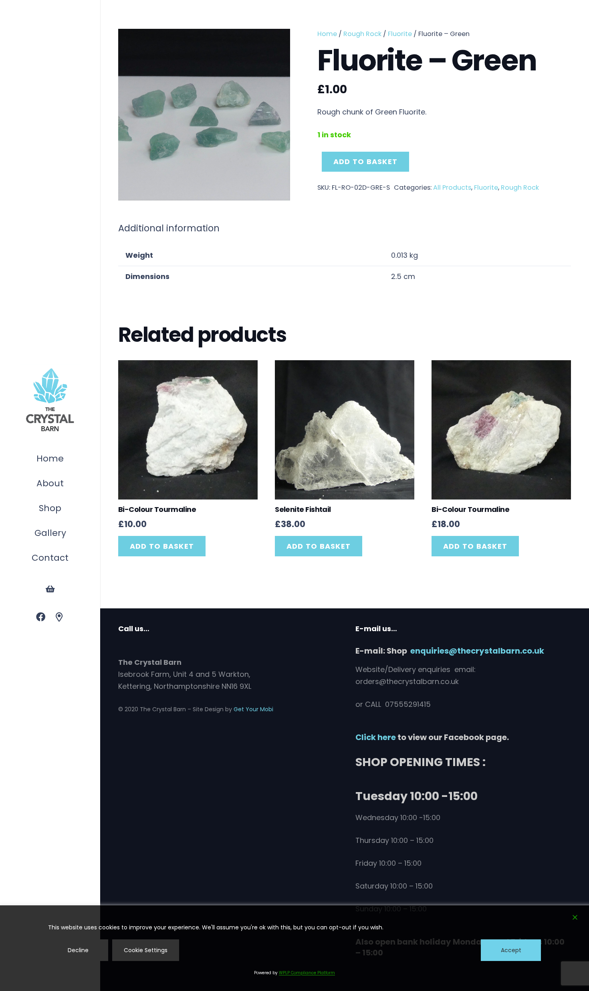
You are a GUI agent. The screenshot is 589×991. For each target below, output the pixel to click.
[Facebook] (40, 617)
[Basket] (50, 589)
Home (327, 33)
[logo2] (50, 400)
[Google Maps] (59, 617)
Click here (375, 737)
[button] (65, 509)
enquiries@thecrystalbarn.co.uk (477, 650)
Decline (78, 950)
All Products (452, 187)
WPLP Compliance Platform (307, 973)
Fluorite (400, 33)
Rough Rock (362, 33)
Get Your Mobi (253, 709)
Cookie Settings (145, 950)
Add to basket (365, 161)
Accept (511, 950)
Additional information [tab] (169, 228)
